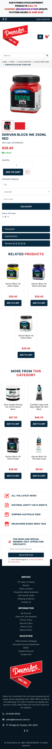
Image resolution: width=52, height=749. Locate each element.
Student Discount (26, 651)
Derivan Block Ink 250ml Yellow (13, 285)
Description (10, 229)
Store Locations (26, 589)
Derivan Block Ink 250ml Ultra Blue (39, 285)
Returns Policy (26, 630)
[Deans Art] (15, 37)
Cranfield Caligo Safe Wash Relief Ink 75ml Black (39, 406)
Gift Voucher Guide (26, 595)
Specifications (11, 236)
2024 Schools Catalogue (26, 641)
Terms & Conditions (36, 560)
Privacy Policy (15, 562)
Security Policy (26, 623)
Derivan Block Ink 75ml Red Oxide (39, 457)
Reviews (9, 243)
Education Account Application (26, 644)
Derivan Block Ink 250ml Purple (13, 457)
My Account (26, 613)
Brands (26, 585)
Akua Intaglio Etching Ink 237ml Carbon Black (13, 406)
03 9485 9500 (13, 713)
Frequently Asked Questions (26, 592)
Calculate (26, 206)
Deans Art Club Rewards (26, 616)
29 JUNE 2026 (35, 12)
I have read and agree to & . (25, 561)
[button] (27, 172)
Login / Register (43, 19)
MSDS (26, 648)
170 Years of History (26, 582)
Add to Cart (13, 172)
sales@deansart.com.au (18, 719)
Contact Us (26, 602)
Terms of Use (26, 626)
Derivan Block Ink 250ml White (26, 336)
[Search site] (47, 55)
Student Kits (26, 654)
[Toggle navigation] (40, 37)
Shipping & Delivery (26, 599)
